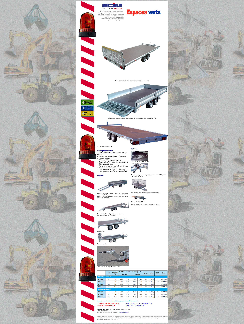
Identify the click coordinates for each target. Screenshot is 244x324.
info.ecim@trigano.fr (123, 312)
